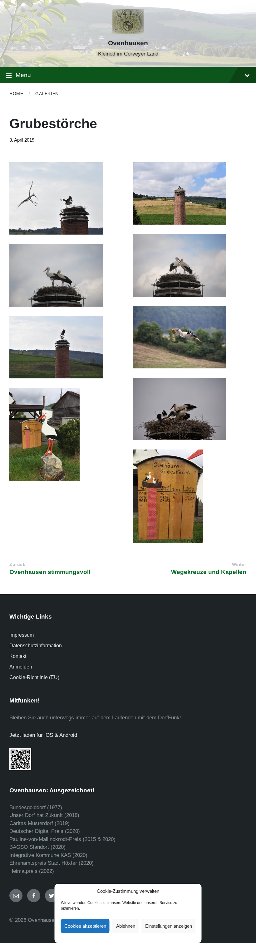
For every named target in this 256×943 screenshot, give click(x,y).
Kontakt (17, 656)
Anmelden (20, 666)
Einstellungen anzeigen (168, 926)
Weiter (239, 564)
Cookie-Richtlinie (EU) (34, 677)
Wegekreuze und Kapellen (208, 572)
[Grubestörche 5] (190, 337)
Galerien (46, 93)
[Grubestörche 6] (66, 347)
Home (16, 93)
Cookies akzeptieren (85, 926)
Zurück (17, 564)
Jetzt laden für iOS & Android (43, 735)
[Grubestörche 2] (66, 198)
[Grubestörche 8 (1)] (190, 496)
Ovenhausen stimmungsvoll (49, 572)
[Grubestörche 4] (66, 275)
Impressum (21, 635)
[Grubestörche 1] (190, 193)
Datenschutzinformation (35, 645)
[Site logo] (128, 32)
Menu (23, 75)
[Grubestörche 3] (190, 265)
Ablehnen (125, 926)
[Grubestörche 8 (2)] (66, 434)
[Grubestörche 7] (190, 409)
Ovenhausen (128, 43)
